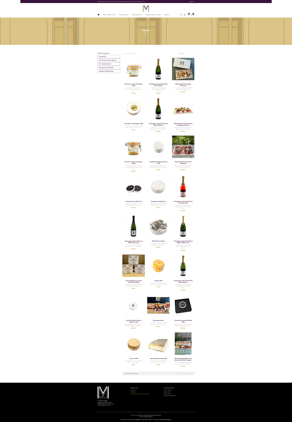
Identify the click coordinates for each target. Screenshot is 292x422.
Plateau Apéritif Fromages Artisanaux (183, 84)
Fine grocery (102, 56)
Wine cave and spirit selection (107, 60)
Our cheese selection (105, 64)
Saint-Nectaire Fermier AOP (158, 358)
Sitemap (133, 392)
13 (188, 373)
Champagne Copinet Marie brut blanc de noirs (183, 281)
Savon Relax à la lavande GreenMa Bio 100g (134, 281)
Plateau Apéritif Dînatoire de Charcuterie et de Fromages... (183, 359)
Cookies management (170, 395)
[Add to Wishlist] (133, 72)
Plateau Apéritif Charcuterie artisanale (183, 162)
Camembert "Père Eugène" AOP (133, 123)
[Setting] (184, 14)
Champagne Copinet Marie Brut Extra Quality (158, 84)
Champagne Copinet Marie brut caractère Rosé (183, 202)
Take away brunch (158, 320)
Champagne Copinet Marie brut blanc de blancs (158, 124)
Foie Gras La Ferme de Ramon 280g (134, 162)
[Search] (181, 15)
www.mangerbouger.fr (146, 416)
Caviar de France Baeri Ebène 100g (183, 321)
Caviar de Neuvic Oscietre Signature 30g (133, 321)
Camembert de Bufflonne (158, 201)
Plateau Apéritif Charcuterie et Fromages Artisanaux (183, 124)
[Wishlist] (188, 15)
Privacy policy (167, 394)
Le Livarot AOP (133, 358)
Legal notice (167, 392)
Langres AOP (158, 280)
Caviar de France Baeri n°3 (133, 201)
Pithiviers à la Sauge (158, 241)
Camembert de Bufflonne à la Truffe (158, 162)
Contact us (134, 390)
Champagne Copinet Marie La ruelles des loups (133, 241)
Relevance (186, 53)
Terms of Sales (168, 390)
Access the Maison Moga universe (140, 394)
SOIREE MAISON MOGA (106, 71)
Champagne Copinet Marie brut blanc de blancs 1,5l (183, 241)
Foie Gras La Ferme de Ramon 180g (134, 84)
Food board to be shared (106, 67)
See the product (134, 76)
